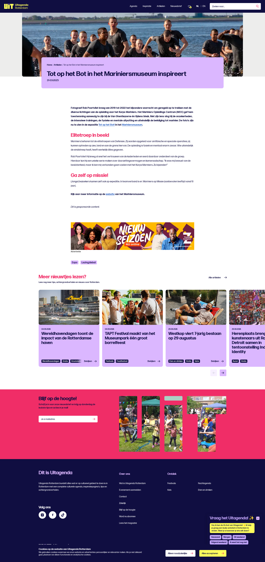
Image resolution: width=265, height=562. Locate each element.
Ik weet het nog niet (238, 542)
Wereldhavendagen (50, 361)
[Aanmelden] (94, 419)
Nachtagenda (204, 483)
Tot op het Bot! (107, 124)
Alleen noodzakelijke (177, 553)
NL (197, 6)
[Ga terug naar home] (16, 6)
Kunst (235, 361)
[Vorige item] (213, 373)
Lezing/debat (89, 262)
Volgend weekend (218, 542)
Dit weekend (239, 537)
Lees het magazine (128, 523)
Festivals (109, 361)
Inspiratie (147, 6)
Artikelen (161, 6)
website (110, 194)
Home (49, 65)
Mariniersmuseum (132, 124)
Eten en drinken (176, 361)
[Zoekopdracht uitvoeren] (257, 6)
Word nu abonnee (127, 516)
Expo (74, 262)
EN (204, 6)
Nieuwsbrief (176, 6)
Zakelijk (122, 503)
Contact (123, 496)
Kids (169, 490)
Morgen (226, 537)
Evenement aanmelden (130, 490)
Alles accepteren (210, 553)
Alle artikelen (215, 277)
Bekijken (88, 361)
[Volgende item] (223, 373)
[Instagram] (42, 515)
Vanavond (215, 537)
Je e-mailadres (48, 419)
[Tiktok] (63, 515)
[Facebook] (52, 515)
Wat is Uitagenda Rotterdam (132, 483)
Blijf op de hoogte (127, 510)
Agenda (133, 6)
